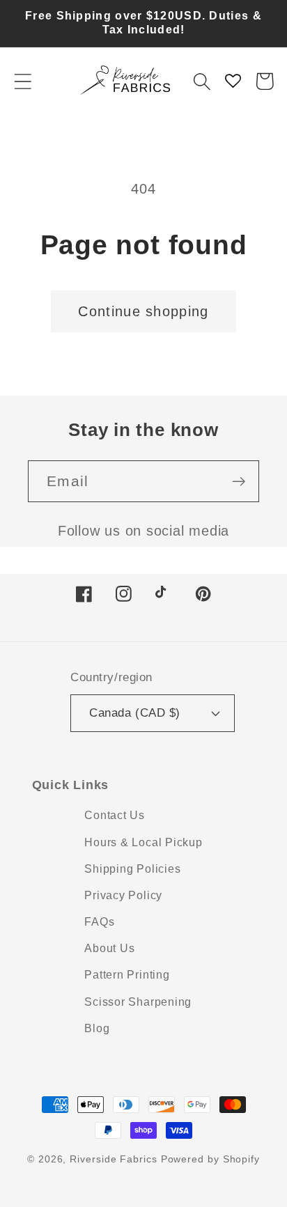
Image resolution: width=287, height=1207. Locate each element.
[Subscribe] (238, 481)
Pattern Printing (126, 975)
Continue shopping (143, 311)
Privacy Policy (123, 895)
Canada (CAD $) (134, 712)
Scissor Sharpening (138, 1002)
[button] (22, 81)
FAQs (99, 922)
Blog (96, 1028)
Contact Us (114, 815)
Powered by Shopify (210, 1159)
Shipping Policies (132, 869)
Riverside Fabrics (113, 1159)
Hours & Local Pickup (143, 842)
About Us (109, 948)
